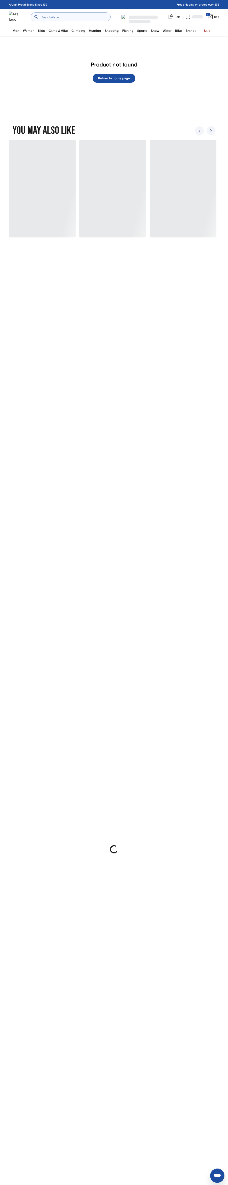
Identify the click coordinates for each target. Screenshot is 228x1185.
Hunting (95, 30)
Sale (207, 30)
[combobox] (71, 16)
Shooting (112, 30)
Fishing (128, 30)
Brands (190, 30)
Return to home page (114, 78)
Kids (41, 30)
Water (167, 30)
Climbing (78, 30)
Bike (178, 30)
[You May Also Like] (111, 188)
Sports (142, 30)
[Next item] (211, 130)
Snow (155, 30)
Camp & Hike (58, 30)
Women (29, 30)
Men (15, 30)
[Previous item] (199, 130)
